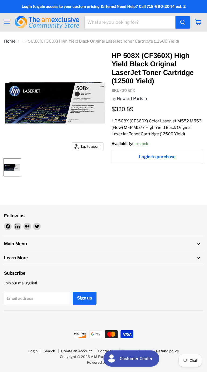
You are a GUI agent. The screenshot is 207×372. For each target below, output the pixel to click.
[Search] (182, 22)
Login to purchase (157, 156)
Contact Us (107, 351)
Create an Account (76, 351)
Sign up (84, 298)
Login (33, 351)
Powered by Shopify (103, 362)
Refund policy (167, 351)
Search (49, 351)
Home (10, 41)
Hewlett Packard (133, 98)
